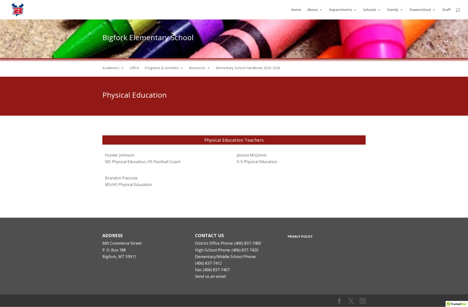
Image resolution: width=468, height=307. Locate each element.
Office (134, 68)
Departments (340, 10)
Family (393, 10)
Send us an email (210, 276)
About (312, 10)
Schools (369, 10)
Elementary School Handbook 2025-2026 (248, 68)
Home (296, 10)
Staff (446, 10)
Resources (197, 68)
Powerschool (420, 10)
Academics (110, 68)
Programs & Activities (162, 68)
